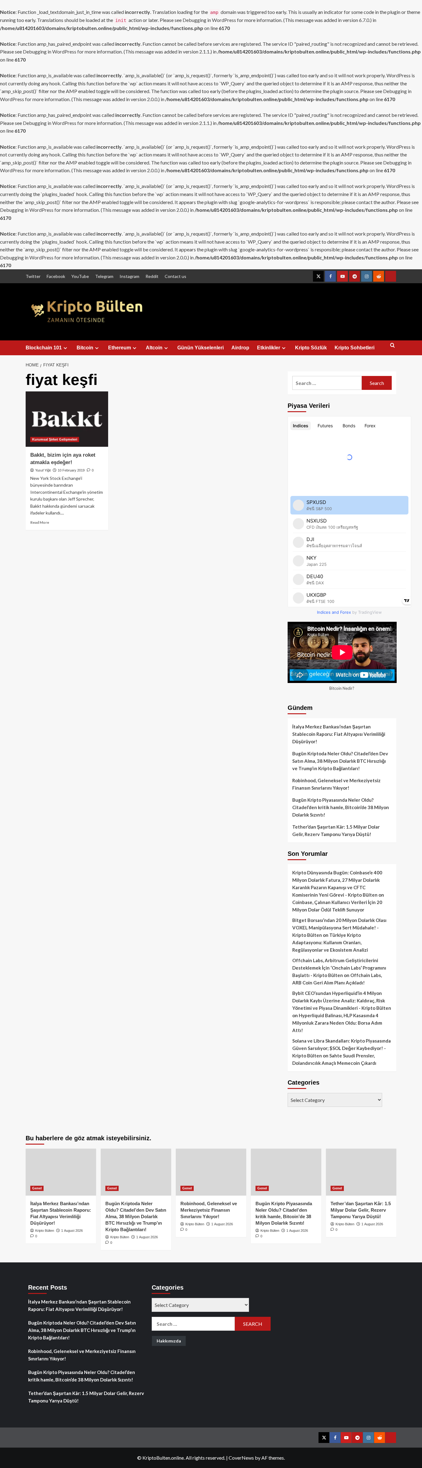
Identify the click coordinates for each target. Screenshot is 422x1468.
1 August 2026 (72, 1230)
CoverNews (241, 1458)
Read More (39, 522)
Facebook (56, 276)
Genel (37, 1188)
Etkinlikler (268, 347)
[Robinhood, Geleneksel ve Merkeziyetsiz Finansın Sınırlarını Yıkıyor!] (211, 1172)
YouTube (80, 276)
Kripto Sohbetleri (354, 347)
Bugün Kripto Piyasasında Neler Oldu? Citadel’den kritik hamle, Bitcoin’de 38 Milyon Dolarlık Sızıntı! (340, 807)
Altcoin (154, 347)
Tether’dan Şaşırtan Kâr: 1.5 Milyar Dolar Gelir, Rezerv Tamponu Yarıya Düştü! (336, 830)
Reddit (152, 276)
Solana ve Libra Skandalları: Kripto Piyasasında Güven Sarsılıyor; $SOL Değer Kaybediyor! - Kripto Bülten (341, 1048)
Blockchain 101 (44, 347)
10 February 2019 (71, 470)
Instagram (129, 276)
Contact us (175, 276)
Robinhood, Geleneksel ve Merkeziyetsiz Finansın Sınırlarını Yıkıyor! (336, 784)
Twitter (33, 276)
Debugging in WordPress (209, 20)
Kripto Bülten (44, 1230)
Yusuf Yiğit (43, 470)
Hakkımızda (169, 1340)
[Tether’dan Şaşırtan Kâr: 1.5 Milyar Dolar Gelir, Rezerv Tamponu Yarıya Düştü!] (361, 1172)
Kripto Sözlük (311, 347)
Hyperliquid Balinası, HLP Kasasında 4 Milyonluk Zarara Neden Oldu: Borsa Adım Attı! (337, 1023)
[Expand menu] (65, 348)
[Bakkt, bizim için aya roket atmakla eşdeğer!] (67, 418)
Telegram (104, 276)
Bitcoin (85, 347)
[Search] (392, 348)
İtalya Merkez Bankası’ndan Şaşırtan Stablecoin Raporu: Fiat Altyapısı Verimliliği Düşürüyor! (338, 734)
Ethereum (119, 347)
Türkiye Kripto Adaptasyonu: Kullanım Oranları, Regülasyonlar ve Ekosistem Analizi (330, 942)
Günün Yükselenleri (200, 347)
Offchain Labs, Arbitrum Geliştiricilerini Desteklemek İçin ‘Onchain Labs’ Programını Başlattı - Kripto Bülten (339, 968)
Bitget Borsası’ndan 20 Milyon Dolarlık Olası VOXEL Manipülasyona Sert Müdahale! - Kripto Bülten (339, 927)
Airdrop (240, 347)
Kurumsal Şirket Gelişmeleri (54, 439)
